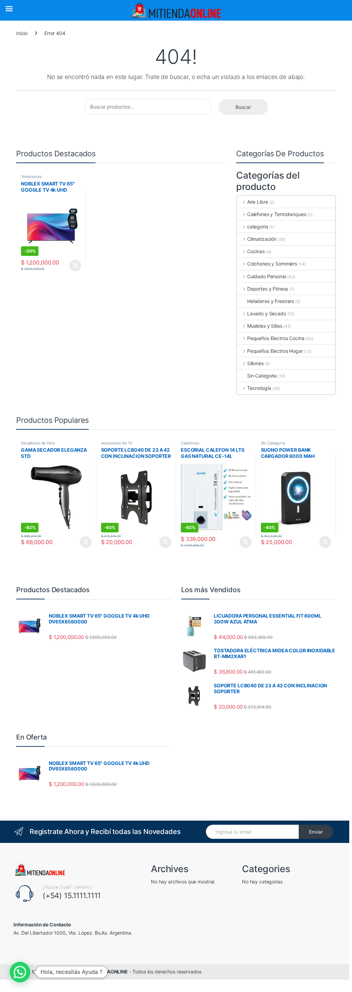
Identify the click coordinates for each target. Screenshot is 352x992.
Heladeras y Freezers (270, 301)
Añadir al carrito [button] (74, 265)
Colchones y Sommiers (272, 264)
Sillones (255, 363)
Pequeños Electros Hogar (275, 351)
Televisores (31, 176)
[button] (20, 972)
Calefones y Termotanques (276, 214)
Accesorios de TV (117, 443)
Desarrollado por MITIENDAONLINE (87, 971)
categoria (257, 226)
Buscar (243, 107)
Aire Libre (257, 202)
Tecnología (259, 388)
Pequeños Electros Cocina (275, 338)
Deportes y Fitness (267, 289)
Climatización (261, 239)
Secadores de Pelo (38, 443)
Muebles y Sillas (264, 326)
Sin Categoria (262, 376)
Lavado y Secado (266, 313)
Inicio (22, 33)
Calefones (190, 443)
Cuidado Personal (266, 276)
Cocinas (256, 251)
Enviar (316, 832)
